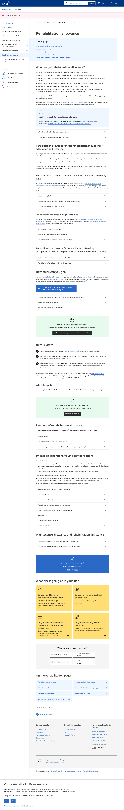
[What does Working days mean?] (86, 281)
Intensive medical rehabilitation (12, 36)
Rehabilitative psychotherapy (11, 31)
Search (91, 3)
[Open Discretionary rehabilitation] (27, 40)
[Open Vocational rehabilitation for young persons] (27, 46)
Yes (6, 801)
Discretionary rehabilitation (11, 40)
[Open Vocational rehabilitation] (27, 51)
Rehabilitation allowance (10, 55)
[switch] (94, 748)
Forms (8, 86)
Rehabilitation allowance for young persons (13, 60)
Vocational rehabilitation (10, 50)
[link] (6, 9)
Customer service (12, 82)
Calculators (10, 78)
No (13, 801)
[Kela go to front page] (6, 3)
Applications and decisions (15, 73)
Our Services (9, 23)
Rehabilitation (7, 27)
